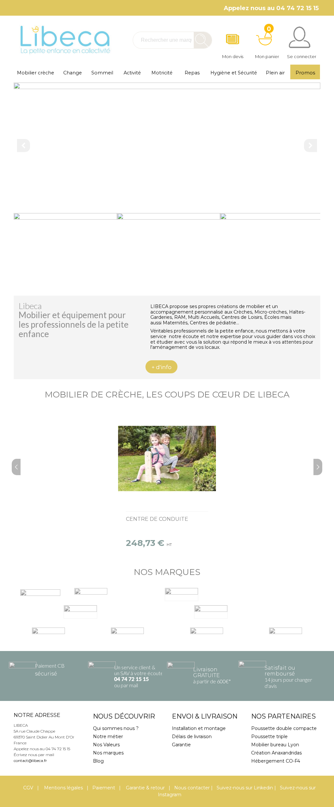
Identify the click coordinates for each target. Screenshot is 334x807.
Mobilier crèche (35, 73)
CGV (28, 788)
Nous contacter (192, 788)
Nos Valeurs (106, 745)
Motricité (162, 73)
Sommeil (102, 73)
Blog (98, 761)
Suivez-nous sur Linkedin (245, 788)
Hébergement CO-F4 (275, 761)
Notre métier (108, 736)
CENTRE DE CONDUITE (157, 519)
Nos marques (108, 753)
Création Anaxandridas (276, 753)
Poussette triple (269, 736)
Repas (192, 73)
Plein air (275, 73)
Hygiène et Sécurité (233, 73)
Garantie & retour (145, 788)
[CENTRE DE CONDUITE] (167, 458)
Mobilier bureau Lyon (275, 745)
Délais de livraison (192, 736)
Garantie (181, 745)
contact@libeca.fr (30, 760)
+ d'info (161, 367)
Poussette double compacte (284, 728)
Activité (132, 73)
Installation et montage (199, 728)
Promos (305, 73)
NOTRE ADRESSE (37, 715)
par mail (129, 685)
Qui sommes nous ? (116, 728)
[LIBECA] (64, 40)
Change (72, 73)
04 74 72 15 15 (131, 679)
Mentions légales (63, 788)
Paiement (103, 788)
